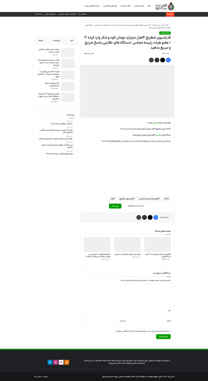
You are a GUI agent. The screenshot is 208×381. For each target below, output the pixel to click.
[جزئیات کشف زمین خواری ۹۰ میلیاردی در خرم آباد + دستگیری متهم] (67, 75)
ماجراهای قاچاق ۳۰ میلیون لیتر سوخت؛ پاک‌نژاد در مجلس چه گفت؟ (97, 255)
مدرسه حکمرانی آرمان (92, 6)
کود (112, 198)
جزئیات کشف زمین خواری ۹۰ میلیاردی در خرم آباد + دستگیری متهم (48, 74)
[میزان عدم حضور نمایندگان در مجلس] (127, 244)
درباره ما (45, 376)
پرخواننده (56, 40)
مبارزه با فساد (155, 25)
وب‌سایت (123, 321)
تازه (71, 40)
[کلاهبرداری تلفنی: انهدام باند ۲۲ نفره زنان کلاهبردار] (157, 244)
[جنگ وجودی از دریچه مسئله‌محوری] (67, 86)
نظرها (41, 40)
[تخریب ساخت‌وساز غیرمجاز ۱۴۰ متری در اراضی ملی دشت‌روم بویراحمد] (67, 63)
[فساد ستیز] (164, 6)
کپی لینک (115, 206)
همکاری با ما (82, 14)
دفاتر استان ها (126, 6)
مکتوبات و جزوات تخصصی (67, 14)
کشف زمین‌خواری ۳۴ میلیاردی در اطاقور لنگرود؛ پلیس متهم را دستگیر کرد (48, 96)
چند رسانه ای (139, 6)
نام (169, 311)
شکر (165, 198)
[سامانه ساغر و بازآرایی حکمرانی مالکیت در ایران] (67, 52)
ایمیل (168, 321)
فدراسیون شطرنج (126, 198)
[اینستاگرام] (55, 362)
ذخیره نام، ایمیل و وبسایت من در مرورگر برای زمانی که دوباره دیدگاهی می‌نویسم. (142, 331)
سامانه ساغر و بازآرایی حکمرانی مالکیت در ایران (48, 50)
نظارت (159, 135)
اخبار (163, 25)
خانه (149, 6)
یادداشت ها (38, 14)
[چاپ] (151, 60)
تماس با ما (37, 376)
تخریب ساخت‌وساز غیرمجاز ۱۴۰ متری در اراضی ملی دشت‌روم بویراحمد (48, 62)
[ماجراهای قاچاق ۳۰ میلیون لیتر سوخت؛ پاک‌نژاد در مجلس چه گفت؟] (97, 244)
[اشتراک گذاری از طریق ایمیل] (157, 60)
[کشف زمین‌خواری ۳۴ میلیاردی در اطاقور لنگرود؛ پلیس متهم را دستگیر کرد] (67, 97)
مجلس (155, 122)
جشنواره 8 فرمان (50, 14)
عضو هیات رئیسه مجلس (148, 198)
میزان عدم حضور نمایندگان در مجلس (127, 254)
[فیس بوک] (168, 60)
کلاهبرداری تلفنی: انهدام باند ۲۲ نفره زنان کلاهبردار (158, 255)
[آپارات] (61, 362)
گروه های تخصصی (110, 6)
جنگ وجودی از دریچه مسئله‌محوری (52, 84)
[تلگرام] (50, 362)
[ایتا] (66, 362)
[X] (162, 60)
